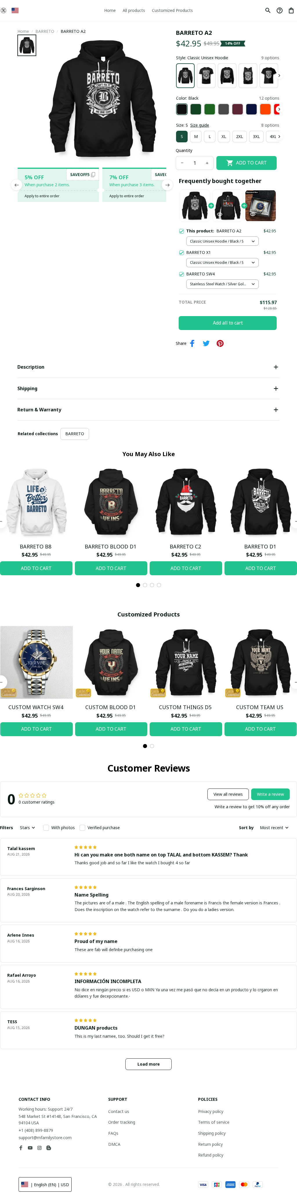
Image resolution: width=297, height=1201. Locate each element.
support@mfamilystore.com (45, 1137)
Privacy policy (210, 1111)
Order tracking (121, 1122)
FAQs (113, 1133)
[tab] (138, 585)
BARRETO (44, 31)
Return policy (210, 1144)
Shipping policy (212, 1133)
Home (23, 31)
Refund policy (210, 1155)
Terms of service (213, 1122)
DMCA (114, 1144)
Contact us (118, 1111)
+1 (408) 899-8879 (36, 1130)
